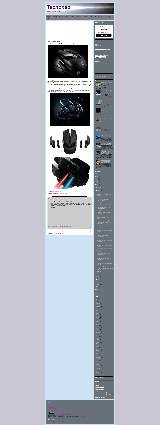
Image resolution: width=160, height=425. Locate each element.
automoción (98, 311)
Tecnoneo (58, 7)
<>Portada (50, 420)
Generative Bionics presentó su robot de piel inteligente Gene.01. (106, 109)
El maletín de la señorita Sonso (54, 407)
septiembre (99, 271)
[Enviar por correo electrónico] (63, 193)
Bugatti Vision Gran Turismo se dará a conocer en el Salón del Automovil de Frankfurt (106, 136)
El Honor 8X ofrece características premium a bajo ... (103, 236)
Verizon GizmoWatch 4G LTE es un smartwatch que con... (103, 208)
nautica (97, 346)
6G (96, 300)
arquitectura (98, 306)
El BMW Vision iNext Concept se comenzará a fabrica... (103, 200)
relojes (97, 354)
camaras (97, 313)
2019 (97, 184)
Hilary (108, 392)
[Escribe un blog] (64, 193)
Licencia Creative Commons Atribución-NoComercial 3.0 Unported (82, 414)
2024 (97, 176)
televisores (98, 367)
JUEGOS (48, 18)
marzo (98, 281)
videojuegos (75, 194)
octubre (98, 190)
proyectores (98, 351)
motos (97, 343)
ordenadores (98, 350)
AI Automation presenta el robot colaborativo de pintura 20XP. (107, 128)
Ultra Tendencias (58, 191)
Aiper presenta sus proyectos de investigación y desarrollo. (106, 144)
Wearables (98, 373)
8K (96, 302)
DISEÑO (102, 16)
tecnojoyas (98, 362)
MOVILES (91, 16)
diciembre (99, 187)
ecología (97, 324)
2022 (97, 179)
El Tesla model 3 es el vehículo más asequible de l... (103, 198)
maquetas (98, 338)
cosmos (97, 318)
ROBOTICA (61, 16)
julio (98, 274)
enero (98, 284)
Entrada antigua (88, 231)
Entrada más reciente (53, 231)
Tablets (97, 361)
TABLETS (97, 16)
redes (97, 353)
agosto (98, 273)
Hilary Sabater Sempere (57, 414)
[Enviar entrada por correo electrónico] (61, 193)
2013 (97, 292)
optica (97, 349)
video (97, 371)
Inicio (71, 231)
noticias (97, 347)
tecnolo (97, 364)
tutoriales (97, 369)
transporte (98, 368)
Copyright (57, 421)
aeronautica (98, 303)
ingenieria (97, 333)
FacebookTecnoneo (101, 43)
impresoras (98, 332)
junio (98, 276)
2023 (97, 178)
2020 (97, 182)
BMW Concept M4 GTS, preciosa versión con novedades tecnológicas (105, 152)
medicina (97, 339)
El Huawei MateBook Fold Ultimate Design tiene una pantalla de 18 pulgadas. (105, 161)
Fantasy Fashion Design (99, 77)
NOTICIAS (108, 16)
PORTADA (49, 16)
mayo (98, 277)
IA (96, 331)
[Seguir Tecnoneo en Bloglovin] (100, 57)
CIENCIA (66, 16)
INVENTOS (79, 16)
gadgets (59, 194)
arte (96, 307)
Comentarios (98, 389)
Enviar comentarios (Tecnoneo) (58, 233)
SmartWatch (98, 358)
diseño (56, 194)
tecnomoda (71, 194)
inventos (66, 194)
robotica (97, 356)
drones (97, 322)
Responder (53, 207)
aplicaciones (98, 304)
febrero (98, 282)
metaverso (98, 340)
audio (97, 310)
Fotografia (98, 327)
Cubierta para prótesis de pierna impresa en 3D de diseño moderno (107, 119)
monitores (98, 342)
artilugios (53, 194)
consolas (97, 317)
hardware (63, 194)
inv (96, 335)
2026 (97, 173)
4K (96, 298)
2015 (97, 289)
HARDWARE (85, 16)
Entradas (98, 387)
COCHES (55, 16)
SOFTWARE (72, 16)
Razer (53, 191)
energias (97, 325)
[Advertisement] (70, 31)
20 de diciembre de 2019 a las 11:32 (65, 201)
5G (96, 299)
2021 (97, 181)
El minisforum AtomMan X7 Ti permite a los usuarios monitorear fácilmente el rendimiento (106, 92)
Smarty (54, 18)
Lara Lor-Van (109, 394)
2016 (97, 287)
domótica (97, 321)
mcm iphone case (54, 201)
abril (98, 279)
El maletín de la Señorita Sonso (100, 76)
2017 (97, 286)
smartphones (98, 357)
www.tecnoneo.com (60, 415)
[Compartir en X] (65, 193)
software (97, 360)
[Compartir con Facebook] (66, 193)
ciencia (97, 314)
